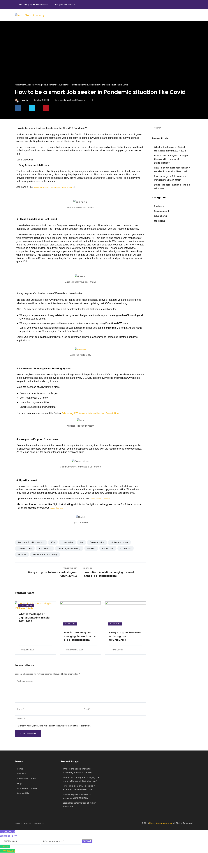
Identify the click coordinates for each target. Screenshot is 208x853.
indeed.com (55, 187)
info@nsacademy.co (65, 4)
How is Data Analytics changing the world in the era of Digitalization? (80, 636)
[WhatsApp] (1, 851)
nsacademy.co (56, 508)
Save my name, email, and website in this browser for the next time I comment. (54, 725)
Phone (6, 846)
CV (81, 542)
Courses (21, 773)
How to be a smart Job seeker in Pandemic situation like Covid (172, 169)
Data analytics (97, 542)
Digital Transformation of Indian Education (172, 186)
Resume (22, 554)
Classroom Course (26, 778)
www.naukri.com (41, 187)
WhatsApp (8, 851)
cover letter (67, 542)
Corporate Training (27, 788)
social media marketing (45, 554)
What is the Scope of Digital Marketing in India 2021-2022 (34, 617)
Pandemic (125, 548)
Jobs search (45, 548)
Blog (19, 783)
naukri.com (107, 548)
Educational (70, 100)
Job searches (25, 548)
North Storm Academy (160, 823)
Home (20, 768)
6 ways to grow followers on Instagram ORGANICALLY (125, 636)
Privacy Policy (23, 823)
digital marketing (119, 542)
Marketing (81, 100)
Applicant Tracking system (31, 542)
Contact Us (23, 793)
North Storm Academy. (100, 499)
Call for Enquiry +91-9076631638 (33, 4)
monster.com (66, 187)
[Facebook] (178, 5)
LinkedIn (91, 548)
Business (59, 100)
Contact (39, 823)
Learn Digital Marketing (69, 548)
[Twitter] (184, 5)
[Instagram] (190, 5)
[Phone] (1, 846)
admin (24, 100)
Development (26, 605)
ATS (53, 542)
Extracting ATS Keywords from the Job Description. (90, 413)
